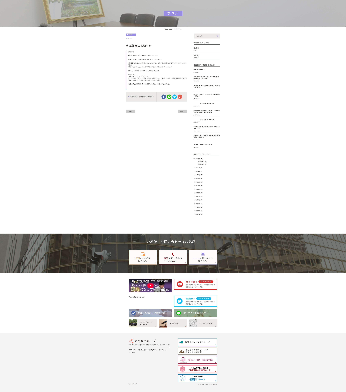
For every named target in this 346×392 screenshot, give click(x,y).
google (180, 96)
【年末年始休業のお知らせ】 (204, 103)
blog (130, 34)
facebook (163, 96)
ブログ (170, 29)
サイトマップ (133, 384)
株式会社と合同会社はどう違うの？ (204, 144)
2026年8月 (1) (202, 161)
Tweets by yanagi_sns (137, 297)
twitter (174, 96)
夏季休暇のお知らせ (199, 69)
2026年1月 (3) (202, 164)
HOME (166, 29)
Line (169, 96)
